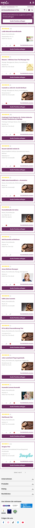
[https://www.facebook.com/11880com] (3, 522)
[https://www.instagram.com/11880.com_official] (8, 522)
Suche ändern (30, 6)
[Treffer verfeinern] (25, 10)
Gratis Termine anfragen (17, 21)
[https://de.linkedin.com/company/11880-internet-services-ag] (18, 522)
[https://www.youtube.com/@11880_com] (23, 522)
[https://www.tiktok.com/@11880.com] (13, 522)
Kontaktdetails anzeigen (26, 45)
